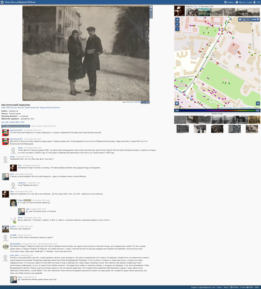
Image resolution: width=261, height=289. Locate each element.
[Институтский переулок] (217, 63)
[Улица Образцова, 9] (200, 129)
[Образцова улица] (205, 120)
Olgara (20, 200)
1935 (8, 108)
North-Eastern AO (32, 108)
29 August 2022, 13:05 (38, 209)
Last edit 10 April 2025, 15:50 (12, 122)
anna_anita (14, 255)
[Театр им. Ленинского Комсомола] (229, 12)
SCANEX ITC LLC (232, 108)
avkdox (13, 226)
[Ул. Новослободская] (216, 12)
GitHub (235, 287)
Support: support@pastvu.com (203, 287)
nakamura (22, 183)
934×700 (130, 102)
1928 (3, 108)
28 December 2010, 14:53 (32, 218)
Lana (12, 174)
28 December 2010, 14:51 (41, 200)
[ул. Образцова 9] (252, 129)
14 (238, 52)
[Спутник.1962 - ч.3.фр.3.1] (180, 120)
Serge (20, 148)
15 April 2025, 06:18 (29, 277)
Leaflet (221, 108)
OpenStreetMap (246, 108)
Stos (195, 7)
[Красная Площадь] (204, 12)
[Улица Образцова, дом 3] (183, 129)
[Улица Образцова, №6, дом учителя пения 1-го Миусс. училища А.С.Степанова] (217, 120)
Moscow (21, 108)
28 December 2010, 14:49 (23, 191)
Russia (13, 108)
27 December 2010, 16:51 (24, 157)
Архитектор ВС (16, 130)
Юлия (20, 218)
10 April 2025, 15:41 (26, 255)
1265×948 (137, 102)
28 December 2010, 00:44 (31, 165)
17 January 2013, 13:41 (25, 226)
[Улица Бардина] (192, 12)
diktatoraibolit (15, 244)
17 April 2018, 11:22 (33, 183)
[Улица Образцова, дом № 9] (217, 129)
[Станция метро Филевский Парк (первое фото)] (254, 12)
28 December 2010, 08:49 (23, 174)
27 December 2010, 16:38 (32, 148)
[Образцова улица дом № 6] (229, 120)
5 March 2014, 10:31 (24, 235)
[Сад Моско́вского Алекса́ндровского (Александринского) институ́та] (254, 120)
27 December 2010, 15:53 (32, 130)
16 (3, 126)
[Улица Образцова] (242, 120)
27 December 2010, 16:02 (32, 139)
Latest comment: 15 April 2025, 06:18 (43, 126)
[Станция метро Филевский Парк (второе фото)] (241, 12)
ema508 (13, 235)
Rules (219, 287)
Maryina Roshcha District (50, 108)
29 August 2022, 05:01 (29, 244)
